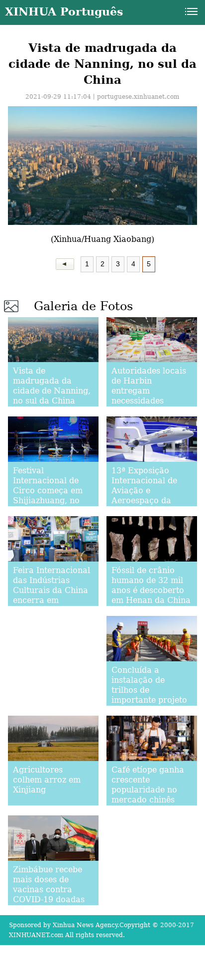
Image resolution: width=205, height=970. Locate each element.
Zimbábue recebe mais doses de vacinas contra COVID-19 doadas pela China (49, 889)
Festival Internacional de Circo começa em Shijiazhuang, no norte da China (48, 490)
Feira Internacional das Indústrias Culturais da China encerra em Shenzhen (51, 590)
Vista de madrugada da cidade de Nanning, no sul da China (52, 385)
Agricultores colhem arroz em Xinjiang (47, 779)
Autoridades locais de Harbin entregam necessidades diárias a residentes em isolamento (150, 395)
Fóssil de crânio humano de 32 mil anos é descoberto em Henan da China (151, 585)
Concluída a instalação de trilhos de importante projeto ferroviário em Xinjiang (149, 695)
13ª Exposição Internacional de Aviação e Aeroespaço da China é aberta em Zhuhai (148, 495)
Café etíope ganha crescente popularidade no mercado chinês (147, 784)
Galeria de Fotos (83, 306)
